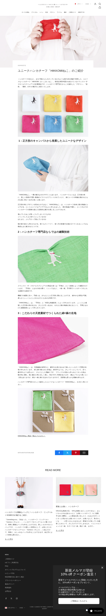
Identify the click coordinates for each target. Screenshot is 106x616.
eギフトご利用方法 (12, 562)
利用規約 (8, 587)
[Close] (102, 567)
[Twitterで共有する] (67, 452)
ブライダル (34, 12)
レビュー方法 (9, 573)
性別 (46, 12)
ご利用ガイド (72, 12)
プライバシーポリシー (13, 580)
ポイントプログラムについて (15, 570)
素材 (65, 12)
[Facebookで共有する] (59, 452)
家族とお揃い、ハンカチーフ (67, 506)
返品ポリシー (9, 584)
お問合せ (8, 591)
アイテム (59, 12)
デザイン (52, 12)
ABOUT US (81, 12)
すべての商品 (25, 12)
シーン (41, 12)
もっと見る (9, 539)
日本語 (87, 4)
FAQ (6, 566)
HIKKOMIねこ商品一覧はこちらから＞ (32, 436)
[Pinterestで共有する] (76, 452)
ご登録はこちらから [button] (78, 601)
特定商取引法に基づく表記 (14, 577)
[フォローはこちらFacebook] (6, 598)
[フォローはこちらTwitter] (11, 598)
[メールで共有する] (84, 452)
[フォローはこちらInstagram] (17, 598)
